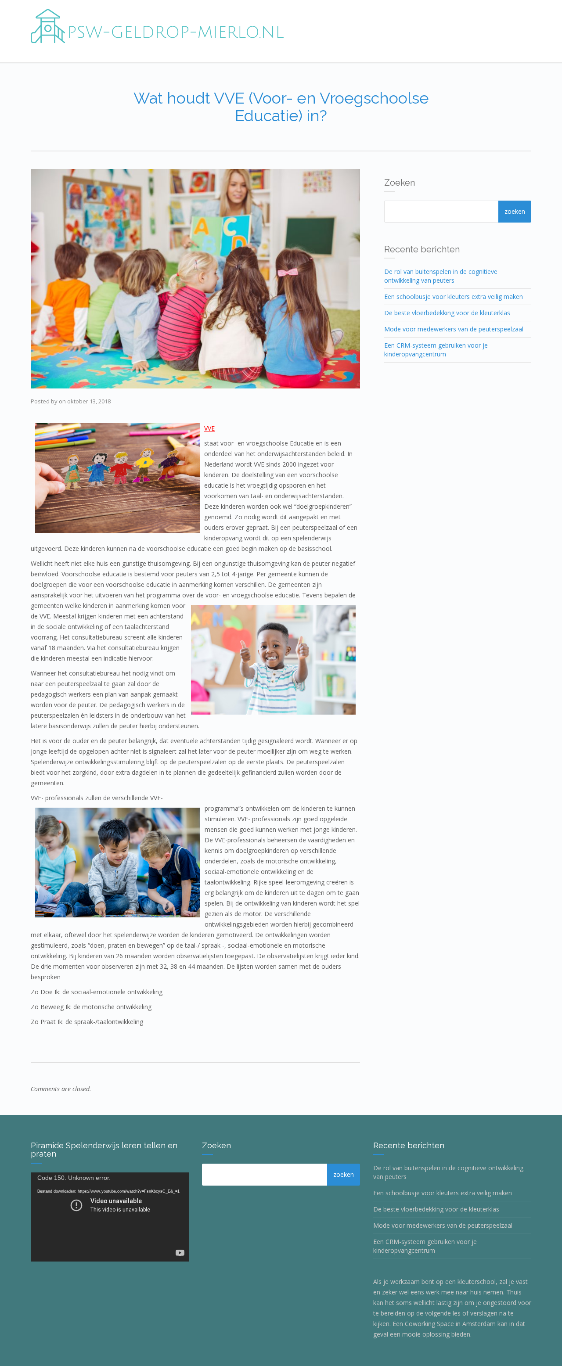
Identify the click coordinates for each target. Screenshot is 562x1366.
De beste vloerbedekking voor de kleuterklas (447, 313)
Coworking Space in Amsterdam (450, 1323)
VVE (209, 428)
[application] (110, 1217)
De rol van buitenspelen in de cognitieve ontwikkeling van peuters (440, 275)
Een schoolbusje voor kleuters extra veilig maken (453, 296)
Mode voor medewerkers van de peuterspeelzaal (453, 329)
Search (514, 212)
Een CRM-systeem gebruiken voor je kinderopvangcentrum (436, 349)
